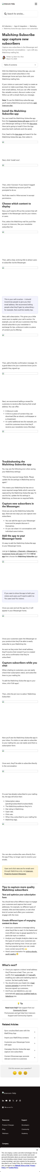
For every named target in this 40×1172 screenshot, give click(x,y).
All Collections (7, 26)
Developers (25, 1125)
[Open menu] (36, 4)
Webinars (5, 1133)
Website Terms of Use (22, 1165)
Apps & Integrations (20, 26)
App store (33, 124)
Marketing (33, 26)
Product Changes (8, 1125)
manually (32, 975)
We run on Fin (8, 1107)
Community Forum (20, 1010)
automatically (20, 975)
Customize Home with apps (19, 121)
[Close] (37, 1149)
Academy (25, 1133)
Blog (3, 1129)
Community (25, 1129)
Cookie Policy (13, 1167)
